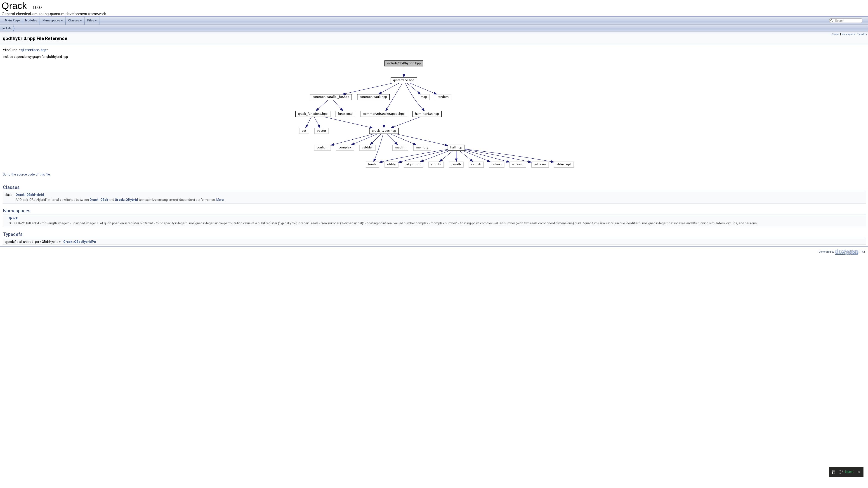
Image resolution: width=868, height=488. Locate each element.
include (6, 28)
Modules (31, 20)
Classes (73, 20)
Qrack (13, 218)
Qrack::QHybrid (126, 200)
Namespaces (51, 20)
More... (221, 200)
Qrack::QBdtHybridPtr (80, 242)
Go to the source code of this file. (27, 174)
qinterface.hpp (33, 50)
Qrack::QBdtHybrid (30, 195)
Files (90, 20)
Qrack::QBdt (99, 200)
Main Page (12, 20)
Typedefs (862, 34)
